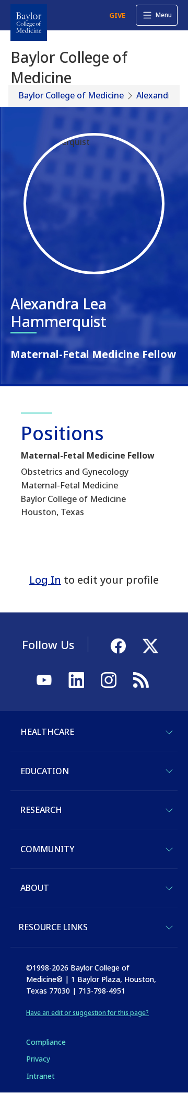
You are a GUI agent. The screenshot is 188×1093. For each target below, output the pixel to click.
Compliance (46, 1042)
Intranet (40, 1076)
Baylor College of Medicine (71, 95)
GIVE (117, 15)
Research (41, 810)
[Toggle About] (169, 888)
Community (47, 849)
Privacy (38, 1059)
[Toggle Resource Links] (169, 927)
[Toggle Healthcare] (169, 732)
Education (44, 771)
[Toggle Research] (169, 810)
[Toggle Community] (169, 849)
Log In (45, 580)
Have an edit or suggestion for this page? (87, 1012)
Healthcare (47, 732)
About (34, 888)
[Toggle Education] (169, 771)
